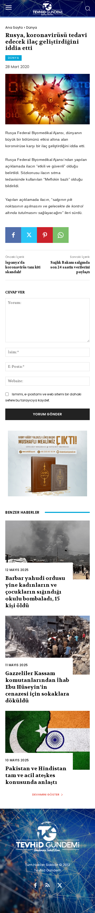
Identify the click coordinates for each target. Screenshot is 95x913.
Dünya (31, 27)
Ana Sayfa (14, 27)
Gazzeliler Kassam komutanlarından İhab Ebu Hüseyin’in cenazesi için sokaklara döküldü (37, 687)
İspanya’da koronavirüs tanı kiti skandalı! (22, 267)
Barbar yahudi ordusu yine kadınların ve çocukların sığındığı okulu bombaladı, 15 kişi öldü (35, 592)
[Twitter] (29, 235)
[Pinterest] (45, 235)
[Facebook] (13, 235)
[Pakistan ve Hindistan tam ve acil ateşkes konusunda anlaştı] (47, 740)
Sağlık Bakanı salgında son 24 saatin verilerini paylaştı (70, 267)
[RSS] (47, 885)
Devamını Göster (45, 794)
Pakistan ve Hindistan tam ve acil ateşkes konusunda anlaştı (35, 775)
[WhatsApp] (61, 235)
